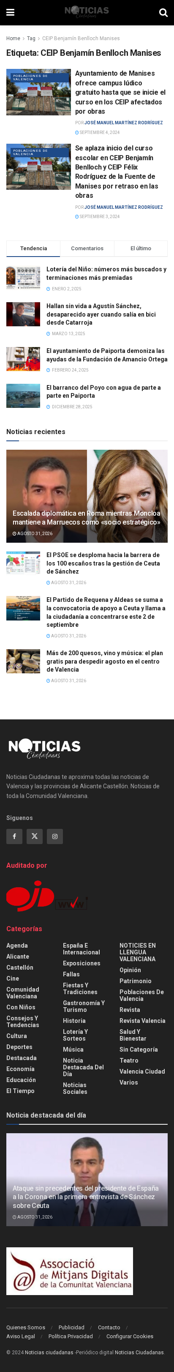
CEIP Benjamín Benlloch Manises (81, 38)
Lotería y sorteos (75, 1035)
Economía (20, 1069)
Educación (21, 1080)
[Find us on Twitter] (35, 836)
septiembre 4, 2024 (99, 132)
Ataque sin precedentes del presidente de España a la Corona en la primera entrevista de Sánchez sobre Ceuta (86, 1197)
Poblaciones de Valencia (30, 77)
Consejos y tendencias (22, 1021)
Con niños (20, 1007)
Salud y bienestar (133, 1035)
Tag (31, 38)
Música (73, 1049)
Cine (12, 978)
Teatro (129, 1060)
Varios (129, 1082)
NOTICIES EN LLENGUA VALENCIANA (138, 952)
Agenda (17, 945)
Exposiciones (82, 963)
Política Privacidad (71, 1336)
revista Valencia (143, 1020)
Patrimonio (136, 981)
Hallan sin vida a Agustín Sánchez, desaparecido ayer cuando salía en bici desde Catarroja (101, 314)
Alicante (17, 956)
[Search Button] (163, 12)
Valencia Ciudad (142, 1071)
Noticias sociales (75, 1088)
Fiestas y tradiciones (80, 988)
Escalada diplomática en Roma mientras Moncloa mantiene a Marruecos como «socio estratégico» (86, 517)
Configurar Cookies (129, 1336)
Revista (130, 1009)
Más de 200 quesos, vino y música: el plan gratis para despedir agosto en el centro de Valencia (104, 661)
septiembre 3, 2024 (99, 216)
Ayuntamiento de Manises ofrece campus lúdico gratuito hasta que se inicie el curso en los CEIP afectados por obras (120, 92)
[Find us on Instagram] (55, 836)
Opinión (130, 970)
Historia (74, 1020)
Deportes (19, 1047)
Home (13, 38)
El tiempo (20, 1091)
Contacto (109, 1327)
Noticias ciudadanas (49, 1353)
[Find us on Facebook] (14, 836)
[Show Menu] (10, 12)
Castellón (19, 967)
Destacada (21, 1058)
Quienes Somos (25, 1327)
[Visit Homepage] (87, 12)
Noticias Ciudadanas (139, 1353)
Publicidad (71, 1327)
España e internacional (81, 949)
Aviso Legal (20, 1336)
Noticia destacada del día (83, 1067)
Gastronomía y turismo (84, 1006)
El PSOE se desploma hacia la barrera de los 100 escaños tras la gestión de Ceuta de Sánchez (103, 563)
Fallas (71, 974)
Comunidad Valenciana (22, 993)
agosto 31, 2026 (34, 533)
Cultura (16, 1036)
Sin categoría (139, 1049)
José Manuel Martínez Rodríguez (123, 122)
